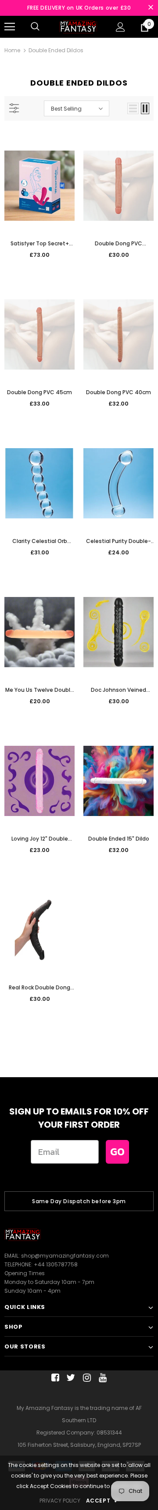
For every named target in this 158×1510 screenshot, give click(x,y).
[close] (150, 8)
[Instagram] (85, 1377)
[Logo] (78, 26)
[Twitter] (69, 1377)
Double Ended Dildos (56, 50)
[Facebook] (53, 1377)
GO (117, 1151)
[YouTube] (101, 1377)
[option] (79, 1201)
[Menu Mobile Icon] (9, 27)
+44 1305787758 (56, 1264)
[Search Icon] (35, 26)
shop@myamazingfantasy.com (65, 1255)
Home (12, 50)
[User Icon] (120, 27)
